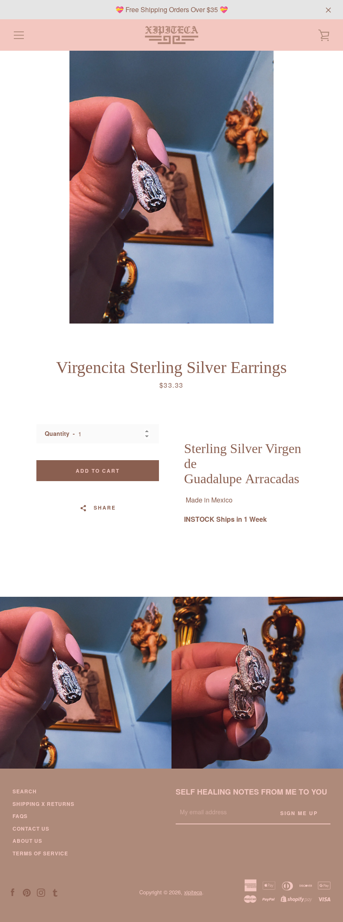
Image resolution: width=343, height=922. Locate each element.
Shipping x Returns (43, 804)
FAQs (20, 816)
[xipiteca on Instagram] (41, 891)
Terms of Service (40, 853)
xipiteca (193, 892)
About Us (27, 840)
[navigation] (18, 35)
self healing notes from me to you (251, 791)
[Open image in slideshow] (171, 187)
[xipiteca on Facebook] (12, 891)
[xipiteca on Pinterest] (27, 891)
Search (25, 791)
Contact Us (31, 828)
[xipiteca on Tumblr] (55, 891)
